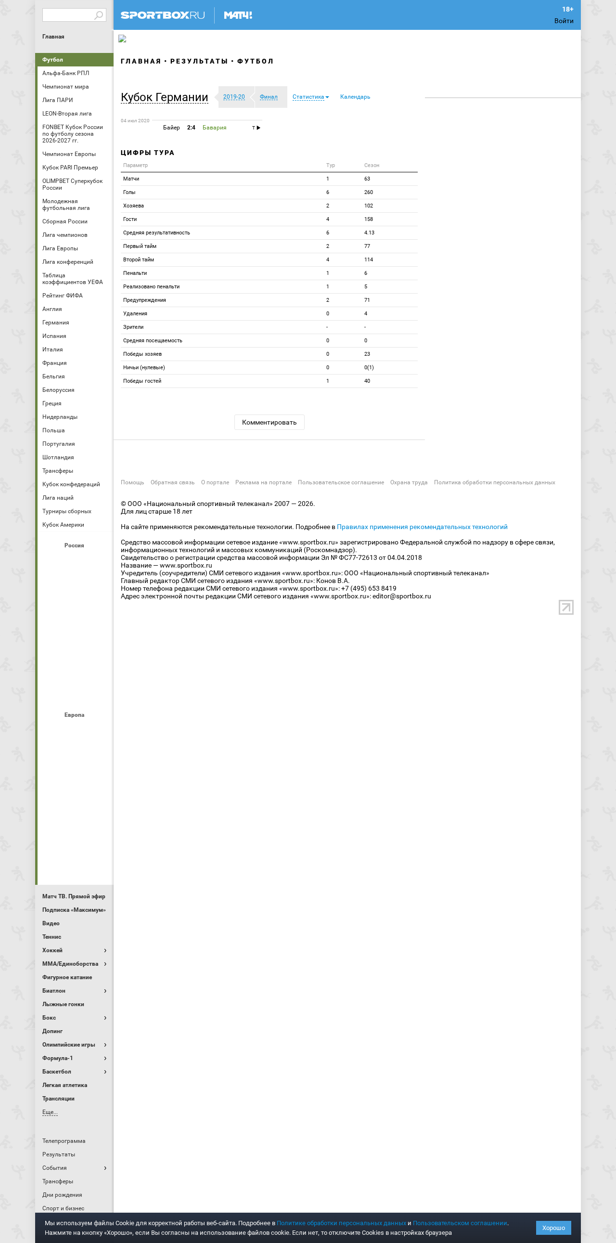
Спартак (76, 666)
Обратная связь (173, 482)
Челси (99, 835)
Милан (52, 809)
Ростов (76, 640)
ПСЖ (99, 809)
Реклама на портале (263, 482)
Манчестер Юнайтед (99, 783)
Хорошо (553, 1227)
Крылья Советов (76, 614)
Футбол (52, 59)
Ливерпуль (52, 783)
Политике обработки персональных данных (341, 1223)
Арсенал (52, 731)
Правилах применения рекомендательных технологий (422, 527)
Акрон (52, 562)
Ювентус (76, 861)
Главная (53, 36)
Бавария (99, 731)
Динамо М (76, 588)
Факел (99, 666)
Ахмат (76, 562)
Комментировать (269, 422)
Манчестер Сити (76, 783)
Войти (564, 21)
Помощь (132, 482)
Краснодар (52, 614)
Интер (99, 757)
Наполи (76, 809)
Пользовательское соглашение (341, 482)
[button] (167, 97)
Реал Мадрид (52, 835)
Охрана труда (409, 482)
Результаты (199, 61)
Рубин (52, 666)
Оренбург (52, 640)
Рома (76, 835)
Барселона (52, 757)
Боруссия (76, 757)
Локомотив (99, 614)
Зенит (99, 588)
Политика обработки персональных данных (494, 482)
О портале (215, 482)
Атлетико (76, 731)
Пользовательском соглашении (460, 1223)
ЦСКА (76, 692)
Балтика (99, 562)
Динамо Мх (52, 588)
